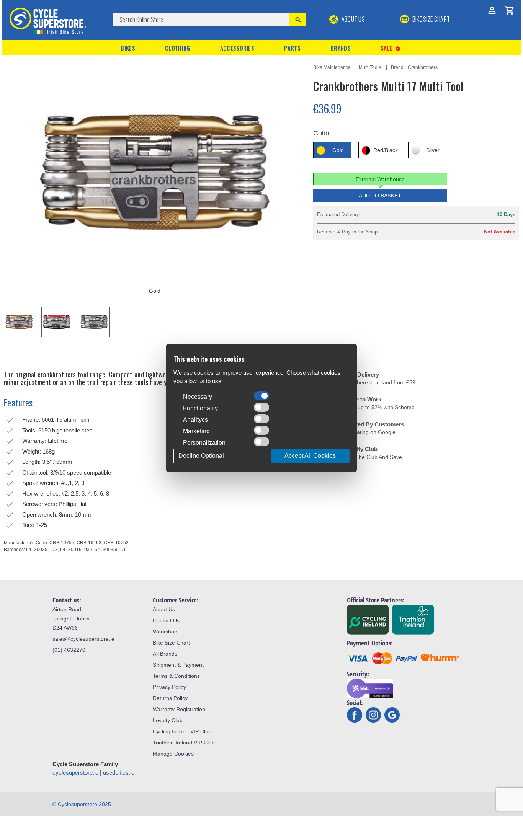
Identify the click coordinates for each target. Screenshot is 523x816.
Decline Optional (201, 455)
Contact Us (166, 620)
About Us (352, 19)
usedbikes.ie (118, 772)
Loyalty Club (168, 720)
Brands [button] (340, 48)
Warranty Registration (179, 709)
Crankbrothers (423, 67)
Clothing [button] (177, 48)
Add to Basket (380, 196)
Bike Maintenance (332, 67)
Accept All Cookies (310, 455)
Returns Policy (170, 698)
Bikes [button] (128, 48)
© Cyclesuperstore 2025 (81, 804)
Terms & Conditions (176, 676)
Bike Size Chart (171, 643)
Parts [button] (292, 48)
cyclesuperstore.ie (75, 772)
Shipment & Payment (178, 665)
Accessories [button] (237, 48)
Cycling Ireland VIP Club (182, 731)
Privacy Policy (169, 687)
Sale (391, 48)
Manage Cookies (173, 754)
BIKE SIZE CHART (430, 19)
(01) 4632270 (68, 650)
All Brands (165, 654)
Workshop (165, 631)
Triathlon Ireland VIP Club (184, 742)
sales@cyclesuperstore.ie (83, 639)
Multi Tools (370, 67)
